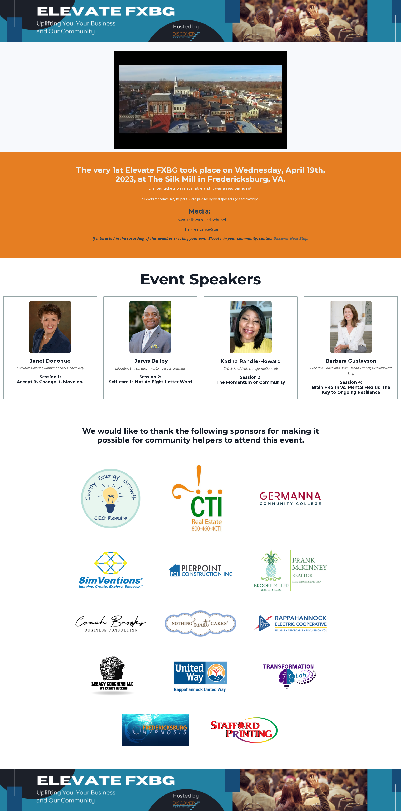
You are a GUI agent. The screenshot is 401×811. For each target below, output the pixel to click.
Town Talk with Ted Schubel (200, 219)
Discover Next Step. (291, 238)
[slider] (205, 145)
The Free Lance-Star (201, 229)
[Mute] (283, 145)
